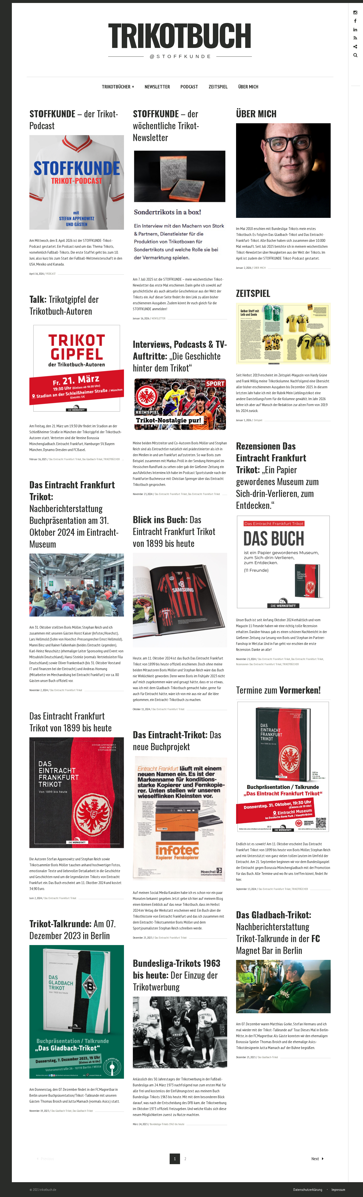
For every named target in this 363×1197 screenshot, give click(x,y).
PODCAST (189, 86)
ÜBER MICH (248, 86)
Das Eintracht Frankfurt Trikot (65, 459)
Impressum (338, 1189)
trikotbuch (179, 34)
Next (315, 1158)
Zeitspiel (258, 420)
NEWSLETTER (157, 86)
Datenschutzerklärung (307, 1189)
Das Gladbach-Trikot (92, 459)
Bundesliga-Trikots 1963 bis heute (167, 1124)
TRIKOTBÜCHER (118, 86)
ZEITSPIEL (218, 86)
